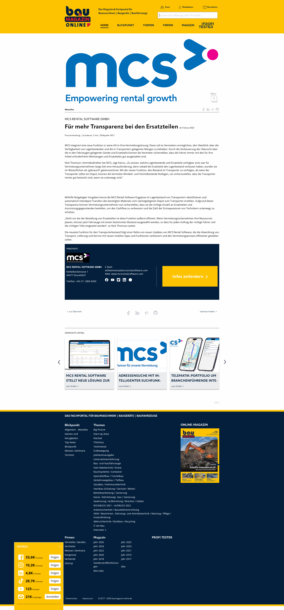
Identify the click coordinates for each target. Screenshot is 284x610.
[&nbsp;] (142, 71)
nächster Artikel (207, 311)
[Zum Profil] (130, 279)
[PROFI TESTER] (206, 25)
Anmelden (52, 596)
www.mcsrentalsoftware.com (127, 273)
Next (225, 364)
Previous (59, 364)
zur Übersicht (75, 311)
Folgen (55, 557)
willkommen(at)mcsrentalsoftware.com (126, 270)
